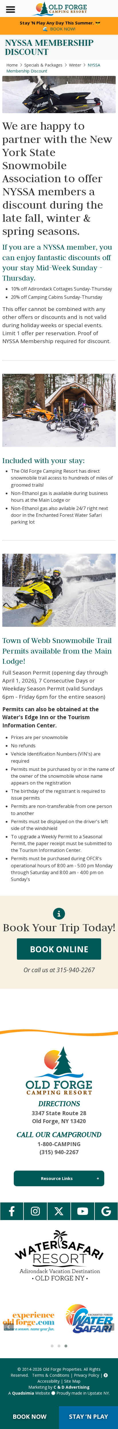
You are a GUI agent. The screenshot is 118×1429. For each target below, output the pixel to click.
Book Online (59, 949)
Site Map (72, 1381)
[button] (52, 1346)
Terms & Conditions (50, 1375)
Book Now (29, 1416)
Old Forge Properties (62, 1369)
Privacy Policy (86, 1375)
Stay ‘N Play (88, 1416)
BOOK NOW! (62, 29)
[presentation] (9, 1327)
